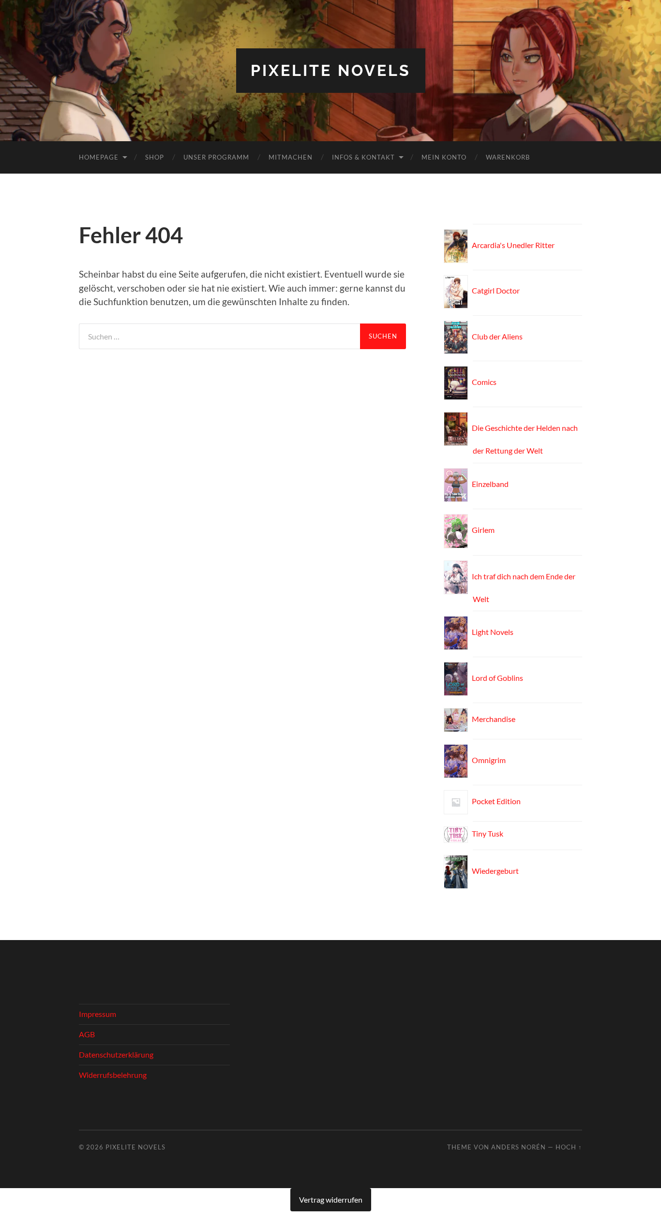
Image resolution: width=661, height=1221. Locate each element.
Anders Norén (518, 1147)
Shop (154, 157)
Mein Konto (443, 157)
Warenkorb (508, 157)
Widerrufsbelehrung (113, 1074)
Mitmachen (291, 157)
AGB (87, 1034)
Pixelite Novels (331, 70)
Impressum (97, 1013)
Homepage (99, 157)
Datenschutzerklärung (116, 1054)
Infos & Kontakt (363, 157)
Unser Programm (216, 157)
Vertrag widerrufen (330, 1199)
